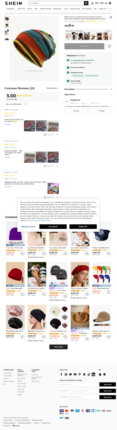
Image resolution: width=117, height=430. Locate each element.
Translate (8, 124)
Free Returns (21, 378)
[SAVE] (109, 46)
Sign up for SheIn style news (71, 380)
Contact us (35, 375)
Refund (19, 381)
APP (99, 370)
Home (6, 13)
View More (58, 347)
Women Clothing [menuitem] (45, 9)
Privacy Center (8, 420)
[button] (106, 3)
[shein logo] (13, 3)
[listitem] (68, 36)
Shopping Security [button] (77, 72)
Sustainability (7, 376)
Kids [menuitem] (95, 9)
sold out (84, 46)
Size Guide (20, 389)
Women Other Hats (54, 13)
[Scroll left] (107, 8)
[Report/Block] (57, 134)
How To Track (21, 386)
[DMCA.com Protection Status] (67, 418)
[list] (78, 374)
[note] (15, 245)
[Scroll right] (110, 8)
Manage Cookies (37, 420)
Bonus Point (35, 381)
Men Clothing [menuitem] (86, 9)
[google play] (104, 375)
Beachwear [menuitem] (57, 9)
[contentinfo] (88, 412)
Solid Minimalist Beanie (16, 288)
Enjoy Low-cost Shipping (22, 374)
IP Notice (36, 423)
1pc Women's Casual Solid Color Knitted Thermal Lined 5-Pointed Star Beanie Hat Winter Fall (59, 331)
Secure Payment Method (37, 378)
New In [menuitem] (30, 9)
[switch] (25, 104)
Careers (5, 378)
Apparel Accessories (16, 13)
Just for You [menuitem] (21, 9)
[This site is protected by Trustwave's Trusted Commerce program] (61, 418)
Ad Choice (6, 425)
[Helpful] (45, 134)
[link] (97, 3)
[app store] (100, 375)
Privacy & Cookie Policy (22, 420)
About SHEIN (7, 373)
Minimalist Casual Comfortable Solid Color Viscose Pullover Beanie (37, 331)
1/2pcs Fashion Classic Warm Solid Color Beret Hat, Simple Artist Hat (80, 288)
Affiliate (19, 394)
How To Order (21, 384)
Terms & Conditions (9, 423)
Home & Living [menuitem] (75, 9)
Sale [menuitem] (36, 9)
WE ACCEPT (64, 407)
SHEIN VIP (20, 392)
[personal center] (92, 3)
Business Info (46, 423)
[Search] (86, 3)
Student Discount (8, 381)
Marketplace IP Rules (24, 423)
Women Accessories (30, 13)
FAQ (4, 384)
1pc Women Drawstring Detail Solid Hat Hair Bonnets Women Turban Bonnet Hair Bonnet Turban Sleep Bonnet (37, 248)
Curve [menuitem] (66, 9)
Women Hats (42, 13)
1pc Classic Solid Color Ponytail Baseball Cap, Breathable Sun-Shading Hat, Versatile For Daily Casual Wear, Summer (80, 248)
